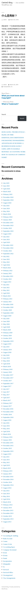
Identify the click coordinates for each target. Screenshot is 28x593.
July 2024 (6, 206)
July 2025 (6, 183)
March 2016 (7, 434)
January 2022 (7, 273)
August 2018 (7, 352)
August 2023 (7, 234)
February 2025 (7, 194)
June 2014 (6, 494)
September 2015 (8, 451)
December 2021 (8, 276)
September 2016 (8, 417)
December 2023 (8, 223)
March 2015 (7, 468)
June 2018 (6, 358)
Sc (11, 86)
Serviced (6, 570)
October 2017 (7, 381)
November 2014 (8, 479)
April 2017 (6, 398)
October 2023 (7, 228)
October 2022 (7, 251)
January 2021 (7, 302)
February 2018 (7, 369)
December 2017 (8, 375)
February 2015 (7, 471)
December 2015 (8, 443)
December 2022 (8, 245)
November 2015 (8, 446)
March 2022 (7, 268)
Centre (5, 541)
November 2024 (8, 197)
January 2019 (7, 350)
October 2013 (7, 516)
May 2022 (6, 262)
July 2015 (6, 457)
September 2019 (8, 341)
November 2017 (8, 378)
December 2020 (8, 304)
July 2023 (6, 237)
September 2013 (8, 519)
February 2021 (7, 299)
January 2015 (7, 474)
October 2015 (7, 448)
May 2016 (6, 429)
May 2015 (6, 462)
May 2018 (6, 361)
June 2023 (6, 240)
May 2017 (6, 395)
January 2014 (7, 508)
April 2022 (6, 265)
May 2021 (6, 290)
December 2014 (8, 477)
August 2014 (7, 488)
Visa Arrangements (9, 578)
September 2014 (8, 485)
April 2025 (6, 189)
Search (4, 114)
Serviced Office (8, 572)
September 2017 (8, 383)
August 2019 (7, 344)
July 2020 (6, 319)
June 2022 (6, 259)
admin (5, 19)
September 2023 (8, 231)
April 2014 (6, 499)
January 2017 (7, 406)
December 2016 (8, 409)
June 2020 (6, 321)
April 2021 (6, 293)
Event (5, 553)
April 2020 (6, 327)
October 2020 (7, 310)
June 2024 (6, 208)
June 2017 (6, 392)
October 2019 (7, 338)
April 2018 (6, 364)
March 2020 (7, 330)
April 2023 (6, 242)
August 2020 (7, 316)
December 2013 (8, 510)
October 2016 (7, 415)
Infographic (6, 564)
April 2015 (6, 465)
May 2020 (6, 324)
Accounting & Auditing (10, 536)
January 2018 (7, 372)
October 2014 (7, 482)
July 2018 (6, 355)
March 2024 (7, 214)
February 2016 (7, 437)
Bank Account (7, 539)
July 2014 (6, 491)
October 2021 (7, 279)
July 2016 (6, 423)
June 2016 (6, 426)
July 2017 (6, 389)
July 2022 (6, 256)
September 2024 (8, 200)
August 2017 (7, 386)
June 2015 (6, 460)
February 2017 (7, 403)
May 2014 (6, 496)
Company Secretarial (9, 550)
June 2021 (6, 288)
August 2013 (7, 522)
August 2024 (7, 203)
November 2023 (8, 225)
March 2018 (7, 367)
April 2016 (6, 431)
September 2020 (8, 313)
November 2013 (8, 513)
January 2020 (7, 336)
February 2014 (7, 505)
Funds (5, 558)
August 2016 (7, 420)
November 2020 (8, 307)
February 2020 (7, 333)
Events (5, 556)
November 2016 (8, 412)
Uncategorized (7, 575)
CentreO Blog (7, 2)
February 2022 (7, 271)
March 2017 (7, 400)
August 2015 (7, 454)
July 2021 (6, 285)
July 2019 (6, 347)
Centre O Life (7, 544)
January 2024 (7, 220)
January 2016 (7, 440)
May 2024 (6, 211)
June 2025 (6, 186)
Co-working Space (9, 547)
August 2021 (7, 282)
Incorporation (6, 86)
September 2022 (8, 254)
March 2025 (7, 192)
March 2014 (7, 502)
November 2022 (8, 248)
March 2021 (7, 296)
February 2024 (7, 217)
